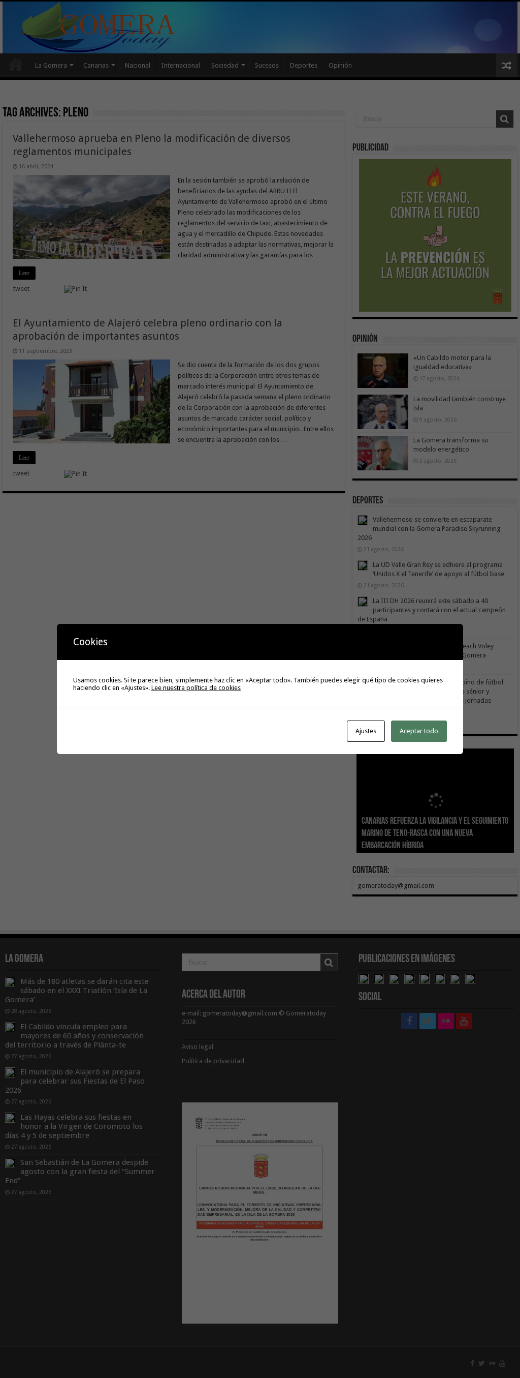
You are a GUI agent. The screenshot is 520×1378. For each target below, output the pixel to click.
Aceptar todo (419, 731)
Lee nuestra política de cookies (196, 688)
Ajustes (365, 731)
